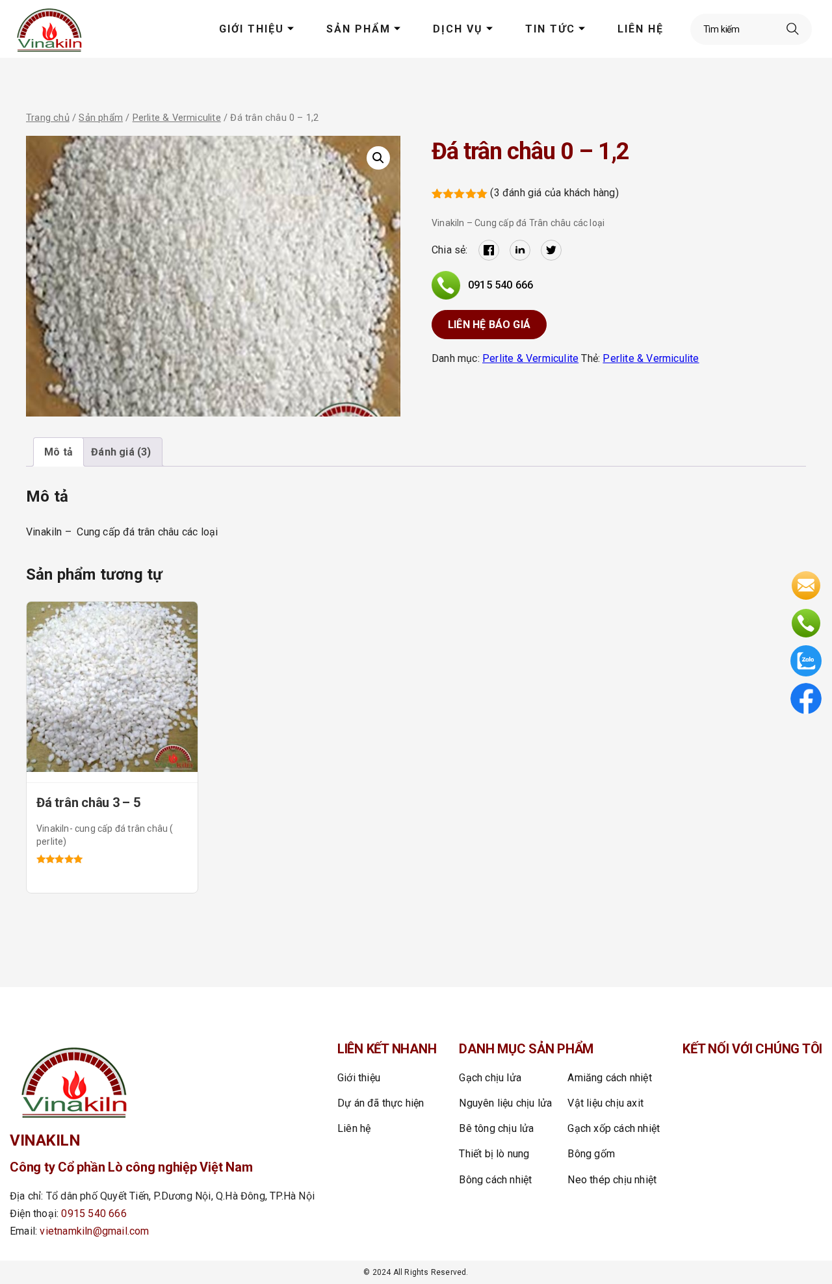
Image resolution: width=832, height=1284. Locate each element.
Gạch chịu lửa (490, 1078)
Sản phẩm (358, 29)
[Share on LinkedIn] (520, 250)
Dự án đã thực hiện (380, 1103)
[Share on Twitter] (551, 250)
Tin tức (550, 29)
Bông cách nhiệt (495, 1180)
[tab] (58, 452)
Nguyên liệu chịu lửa (505, 1103)
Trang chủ (48, 117)
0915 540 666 (500, 285)
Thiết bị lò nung (494, 1154)
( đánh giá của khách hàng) (554, 192)
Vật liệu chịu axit (605, 1103)
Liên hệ (641, 29)
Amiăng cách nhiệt (609, 1078)
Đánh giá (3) (121, 452)
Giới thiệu (251, 29)
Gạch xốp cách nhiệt (613, 1128)
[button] (378, 158)
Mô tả (58, 452)
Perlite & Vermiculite (177, 117)
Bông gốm (591, 1154)
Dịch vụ (458, 29)
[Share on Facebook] (488, 250)
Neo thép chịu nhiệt (611, 1180)
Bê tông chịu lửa (496, 1128)
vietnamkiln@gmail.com (94, 1231)
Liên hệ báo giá (489, 324)
